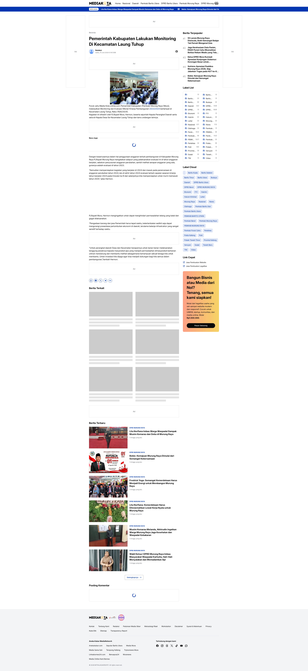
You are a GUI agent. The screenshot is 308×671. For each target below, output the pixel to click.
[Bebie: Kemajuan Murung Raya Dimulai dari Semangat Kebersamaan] (108, 462)
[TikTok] (176, 645)
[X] (101, 281)
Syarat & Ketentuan (194, 626)
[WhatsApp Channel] (186, 645)
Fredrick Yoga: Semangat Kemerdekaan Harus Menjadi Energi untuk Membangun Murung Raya (153, 483)
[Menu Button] (216, 3)
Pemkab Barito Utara (150, 3)
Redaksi (116, 626)
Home (118, 3)
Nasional (126, 3)
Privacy (209, 626)
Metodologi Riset (151, 626)
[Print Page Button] (176, 51)
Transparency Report (119, 631)
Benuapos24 (114, 654)
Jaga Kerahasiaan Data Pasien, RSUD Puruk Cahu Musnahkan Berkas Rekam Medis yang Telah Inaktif (203, 50)
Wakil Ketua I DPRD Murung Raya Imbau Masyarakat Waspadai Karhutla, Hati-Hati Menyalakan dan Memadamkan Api (150, 557)
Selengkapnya (132, 577)
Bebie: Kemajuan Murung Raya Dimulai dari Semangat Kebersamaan (156, 9)
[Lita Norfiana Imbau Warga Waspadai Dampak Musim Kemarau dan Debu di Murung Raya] (108, 437)
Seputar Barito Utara (114, 646)
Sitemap (103, 631)
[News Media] (121, 617)
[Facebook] (96, 281)
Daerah (135, 3)
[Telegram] (105, 281)
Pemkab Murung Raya (189, 3)
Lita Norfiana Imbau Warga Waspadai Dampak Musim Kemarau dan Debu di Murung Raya (152, 432)
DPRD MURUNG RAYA (137, 428)
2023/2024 (154, 109)
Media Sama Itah (95, 650)
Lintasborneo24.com (97, 654)
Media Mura (131, 646)
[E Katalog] (112, 617)
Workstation (166, 626)
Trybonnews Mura (131, 650)
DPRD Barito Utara (169, 3)
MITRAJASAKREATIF (102, 665)
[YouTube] (181, 645)
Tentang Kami (103, 626)
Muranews (127, 654)
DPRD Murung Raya (210, 3)
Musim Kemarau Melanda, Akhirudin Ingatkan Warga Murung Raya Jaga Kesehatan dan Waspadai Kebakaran (152, 532)
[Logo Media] (98, 617)
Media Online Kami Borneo (99, 659)
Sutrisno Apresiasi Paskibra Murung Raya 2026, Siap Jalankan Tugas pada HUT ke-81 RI (203, 69)
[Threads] (167, 645)
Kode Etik (92, 631)
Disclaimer (179, 626)
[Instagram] (162, 645)
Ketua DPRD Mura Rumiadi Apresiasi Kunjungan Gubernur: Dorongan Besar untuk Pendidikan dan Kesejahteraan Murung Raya (202, 59)
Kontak (91, 626)
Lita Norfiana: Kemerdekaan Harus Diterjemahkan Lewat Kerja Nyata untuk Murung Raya (150, 508)
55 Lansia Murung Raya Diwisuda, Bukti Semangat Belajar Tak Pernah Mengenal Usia (203, 40)
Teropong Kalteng (113, 650)
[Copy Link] (110, 281)
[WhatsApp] (91, 281)
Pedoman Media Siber (132, 626)
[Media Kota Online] (100, 3)
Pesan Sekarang (200, 325)
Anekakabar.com (95, 646)
